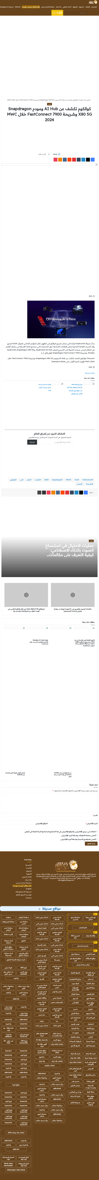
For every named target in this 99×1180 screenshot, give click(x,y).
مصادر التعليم (75, 1086)
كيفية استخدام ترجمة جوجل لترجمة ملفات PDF (44, 388)
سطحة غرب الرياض (8, 929)
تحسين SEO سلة (75, 937)
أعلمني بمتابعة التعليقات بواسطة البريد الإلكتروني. (78, 835)
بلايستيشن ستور (57, 1002)
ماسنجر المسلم (82, 946)
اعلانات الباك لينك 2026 (75, 1076)
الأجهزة (75, 7)
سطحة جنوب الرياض (23, 935)
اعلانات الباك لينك (75, 1062)
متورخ (90, 1009)
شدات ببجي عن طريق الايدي (41, 961)
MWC (68, 480)
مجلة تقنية (90, 1092)
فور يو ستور (42, 956)
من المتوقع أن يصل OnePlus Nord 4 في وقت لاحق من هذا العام (62, 774)
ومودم (79, 484)
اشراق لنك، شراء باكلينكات (90, 1063)
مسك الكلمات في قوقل (90, 974)
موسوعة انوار (90, 1046)
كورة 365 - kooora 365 (24, 1042)
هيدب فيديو (75, 1024)
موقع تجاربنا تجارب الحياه (41, 1051)
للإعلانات (17, 1176)
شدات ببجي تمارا (42, 917)
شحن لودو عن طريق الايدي (42, 993)
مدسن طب (75, 1081)
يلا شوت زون (23, 1145)
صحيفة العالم (75, 1102)
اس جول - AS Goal (8, 1042)
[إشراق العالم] (93, 2)
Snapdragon (56, 480)
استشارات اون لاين (75, 1019)
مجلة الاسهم (90, 988)
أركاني (90, 1037)
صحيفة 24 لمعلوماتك (23, 892)
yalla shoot (42, 1073)
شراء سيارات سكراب (8, 942)
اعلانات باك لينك (57, 1061)
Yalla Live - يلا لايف (8, 1029)
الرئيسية (94, 7)
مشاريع (42, 1057)
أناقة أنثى (75, 1003)
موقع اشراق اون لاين (75, 959)
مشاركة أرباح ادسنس (48, 7)
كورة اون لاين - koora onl (24, 1035)
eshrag (55, 154)
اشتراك (32, 442)
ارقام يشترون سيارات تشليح (24, 954)
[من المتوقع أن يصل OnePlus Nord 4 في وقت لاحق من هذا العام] (61, 699)
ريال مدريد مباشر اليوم (24, 987)
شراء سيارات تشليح (23, 948)
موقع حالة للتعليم (90, 1097)
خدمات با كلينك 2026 (57, 1051)
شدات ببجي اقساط (57, 918)
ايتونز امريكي (42, 928)
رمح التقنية (91, 1028)
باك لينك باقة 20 (42, 1040)
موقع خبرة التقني (90, 1004)
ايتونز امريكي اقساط (42, 974)
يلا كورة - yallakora (8, 1035)
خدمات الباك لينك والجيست (57, 1034)
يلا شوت (57, 1073)
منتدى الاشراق (91, 1075)
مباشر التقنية (75, 1037)
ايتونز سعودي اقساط (57, 933)
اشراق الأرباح (75, 1046)
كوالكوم (12, 480)
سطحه (8, 917)
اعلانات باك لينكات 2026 (16, 1133)
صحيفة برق (75, 954)
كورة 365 (24, 968)
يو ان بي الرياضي (75, 1092)
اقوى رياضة (91, 1081)
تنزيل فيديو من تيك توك (23, 1158)
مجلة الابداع (75, 1013)
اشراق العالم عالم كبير (75, 1070)
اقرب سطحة (8, 934)
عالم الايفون (91, 994)
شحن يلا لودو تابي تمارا (42, 967)
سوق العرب (57, 1040)
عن (21, 480)
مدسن (75, 1009)
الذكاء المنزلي (67, 7)
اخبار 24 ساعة (75, 1096)
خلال (28, 480)
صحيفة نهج (91, 998)
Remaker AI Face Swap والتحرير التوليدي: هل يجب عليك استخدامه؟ (39, 642)
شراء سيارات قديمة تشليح (16, 960)
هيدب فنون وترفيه (90, 1104)
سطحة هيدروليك (8, 922)
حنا (57, 1021)
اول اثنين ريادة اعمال (91, 918)
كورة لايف (23, 1055)
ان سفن (90, 979)
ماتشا (42, 1021)
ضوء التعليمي (90, 954)
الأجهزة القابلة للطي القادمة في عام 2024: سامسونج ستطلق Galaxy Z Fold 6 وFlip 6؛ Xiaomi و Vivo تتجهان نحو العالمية (85, 642)
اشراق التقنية (75, 973)
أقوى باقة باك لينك (42, 1045)
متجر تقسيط (41, 945)
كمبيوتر (81, 7)
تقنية (81, 100)
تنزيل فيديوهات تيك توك (23, 1164)
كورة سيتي (8, 968)
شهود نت (75, 1033)
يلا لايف (16, 978)
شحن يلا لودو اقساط (42, 933)
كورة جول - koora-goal (24, 1014)
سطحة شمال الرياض (23, 929)
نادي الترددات (90, 1018)
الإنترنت (87, 7)
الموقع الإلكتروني (42, 823)
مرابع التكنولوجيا (75, 979)
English (17, 7)
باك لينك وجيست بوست (90, 1087)
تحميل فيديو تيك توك (8, 1158)
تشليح (23, 941)
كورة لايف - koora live (24, 1111)
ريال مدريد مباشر (57, 1084)
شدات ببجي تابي (42, 924)
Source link (90, 373)
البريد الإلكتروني (92, 823)
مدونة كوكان (75, 994)
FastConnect (87, 480)
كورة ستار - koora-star (8, 1008)
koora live (8, 1019)
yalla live (16, 999)
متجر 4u (57, 960)
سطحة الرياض (23, 917)
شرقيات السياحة (75, 1041)
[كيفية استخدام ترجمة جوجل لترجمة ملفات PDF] (58, 386)
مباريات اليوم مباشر (57, 1079)
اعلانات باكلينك (49, 1065)
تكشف (37, 480)
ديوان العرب (57, 1057)
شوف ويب (75, 983)
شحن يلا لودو (57, 992)
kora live (8, 1051)
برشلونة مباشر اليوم (8, 987)
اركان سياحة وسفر (83, 965)
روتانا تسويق (90, 1013)
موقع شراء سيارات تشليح (8, 948)
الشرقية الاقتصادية (75, 989)
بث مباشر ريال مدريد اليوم (8, 973)
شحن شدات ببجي (57, 986)
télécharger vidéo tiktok (16, 1170)
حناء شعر (42, 1015)
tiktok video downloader (8, 1164)
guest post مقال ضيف (42, 1034)
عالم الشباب (83, 928)
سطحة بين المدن (24, 923)
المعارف (91, 1024)
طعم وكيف (90, 1033)
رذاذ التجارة (75, 1028)
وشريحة (89, 484)
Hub (76, 480)
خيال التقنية (90, 983)
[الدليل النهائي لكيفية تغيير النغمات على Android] (14, 699)
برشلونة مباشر (42, 1078)
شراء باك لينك (91, 1054)
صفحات (29, 898)
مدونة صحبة (90, 1041)
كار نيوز (75, 998)
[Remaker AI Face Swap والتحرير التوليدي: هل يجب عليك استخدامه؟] (38, 632)
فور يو (42, 979)
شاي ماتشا (57, 1026)
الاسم (95, 815)
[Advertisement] (49, 32)
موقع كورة (16, 1085)
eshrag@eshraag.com (66, 880)
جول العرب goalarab (24, 973)
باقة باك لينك (90, 936)
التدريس (90, 1069)
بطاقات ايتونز (42, 998)
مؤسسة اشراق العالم (24, 895)
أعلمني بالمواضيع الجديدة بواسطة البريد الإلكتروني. (78, 839)
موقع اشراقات (91, 958)
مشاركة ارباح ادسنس (75, 918)
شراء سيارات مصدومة (8, 954)
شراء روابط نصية (91, 1058)
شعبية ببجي (57, 998)
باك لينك (58, 7)
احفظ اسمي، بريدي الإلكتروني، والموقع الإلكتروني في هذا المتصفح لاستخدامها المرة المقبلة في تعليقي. (60, 832)
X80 (45, 480)
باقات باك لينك (75, 1058)
